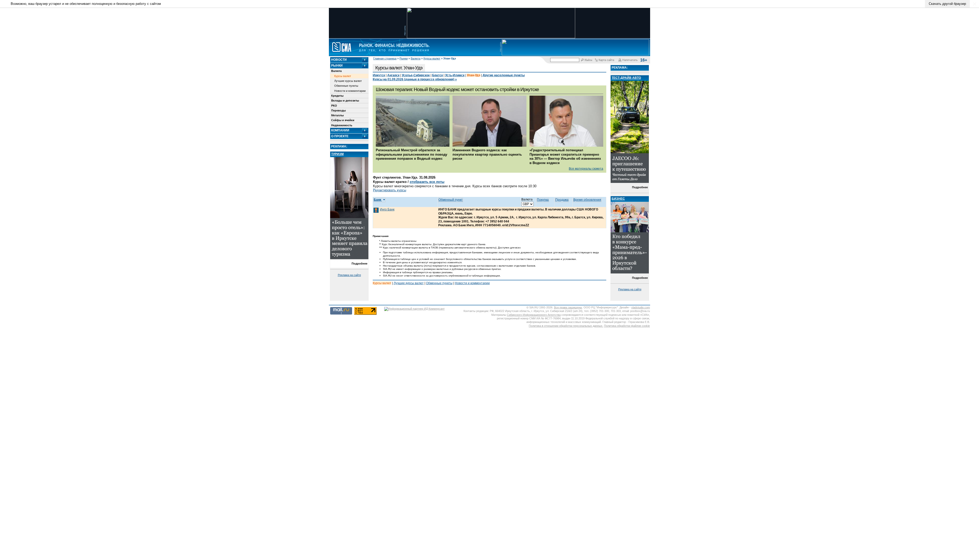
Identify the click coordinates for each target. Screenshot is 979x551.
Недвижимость (341, 125)
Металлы (337, 115)
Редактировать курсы (389, 190)
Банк (378, 200)
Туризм (337, 154)
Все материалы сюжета (586, 168)
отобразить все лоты (427, 182)
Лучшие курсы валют (348, 80)
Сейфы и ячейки (342, 120)
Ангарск (393, 75)
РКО (334, 105)
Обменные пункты (346, 85)
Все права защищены (568, 307)
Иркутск (379, 75)
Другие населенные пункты (504, 75)
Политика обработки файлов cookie (627, 325)
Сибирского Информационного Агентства (534, 314)
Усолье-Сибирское (416, 75)
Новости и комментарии (350, 90)
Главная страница (384, 58)
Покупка (543, 200)
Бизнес (618, 199)
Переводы (338, 110)
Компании (340, 130)
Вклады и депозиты (345, 100)
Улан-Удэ (473, 75)
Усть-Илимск (455, 75)
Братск (437, 75)
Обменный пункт (451, 200)
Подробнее (359, 263)
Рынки (404, 58)
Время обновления (587, 200)
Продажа (562, 200)
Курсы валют (431, 58)
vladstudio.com (640, 307)
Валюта (415, 58)
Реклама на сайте (349, 275)
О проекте (340, 136)
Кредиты (337, 95)
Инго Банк (387, 209)
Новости (339, 59)
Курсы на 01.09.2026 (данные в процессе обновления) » (415, 79)
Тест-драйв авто (626, 78)
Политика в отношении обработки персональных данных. (566, 325)
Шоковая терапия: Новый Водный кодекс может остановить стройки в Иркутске (457, 89)
